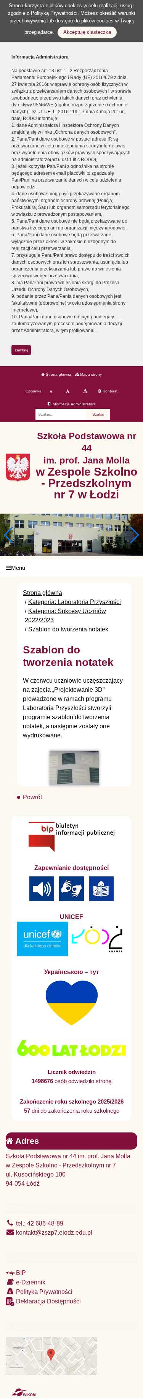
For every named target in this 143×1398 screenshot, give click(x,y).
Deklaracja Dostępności (47, 1301)
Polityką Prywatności (54, 13)
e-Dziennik (29, 1282)
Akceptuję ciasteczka (87, 32)
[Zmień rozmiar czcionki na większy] (67, 391)
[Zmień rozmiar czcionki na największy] (85, 391)
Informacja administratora (73, 404)
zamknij (21, 350)
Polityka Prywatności (43, 1292)
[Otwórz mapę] (51, 1356)
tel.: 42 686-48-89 (38, 1223)
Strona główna (58, 374)
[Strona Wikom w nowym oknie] (23, 1392)
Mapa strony (90, 374)
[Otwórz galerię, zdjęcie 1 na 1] (74, 768)
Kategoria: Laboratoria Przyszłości (74, 602)
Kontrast (109, 391)
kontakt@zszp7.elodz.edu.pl (53, 1232)
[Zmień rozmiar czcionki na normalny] (51, 391)
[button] (134, 535)
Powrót (32, 797)
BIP (20, 1273)
